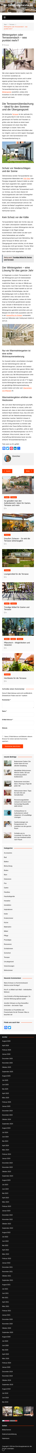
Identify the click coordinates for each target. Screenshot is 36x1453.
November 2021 (7, 1271)
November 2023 (7, 1167)
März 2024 (5, 1150)
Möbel (6, 931)
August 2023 (6, 1180)
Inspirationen (8, 909)
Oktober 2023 (6, 1171)
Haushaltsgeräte (9, 896)
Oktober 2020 (6, 1328)
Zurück (8, 471)
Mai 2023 (5, 1193)
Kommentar (6, 700)
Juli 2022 (5, 1237)
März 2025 (5, 1097)
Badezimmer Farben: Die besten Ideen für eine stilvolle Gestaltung (22, 763)
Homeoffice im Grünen (14, 315)
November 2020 (7, 1324)
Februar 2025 (6, 1102)
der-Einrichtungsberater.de (18, 5)
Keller (6, 914)
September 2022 (7, 1228)
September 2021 (7, 1280)
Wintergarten (6, 92)
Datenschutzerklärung (9, 1434)
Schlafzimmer (8, 948)
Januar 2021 (6, 1315)
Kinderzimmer (8, 918)
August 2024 (6, 1128)
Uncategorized (9, 961)
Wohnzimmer (8, 970)
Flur (5, 883)
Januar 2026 (6, 1054)
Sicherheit (7, 953)
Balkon (7, 639)
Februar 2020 (6, 1363)
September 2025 (7, 1071)
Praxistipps (7, 940)
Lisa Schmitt (8, 996)
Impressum (5, 1438)
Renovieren (8, 944)
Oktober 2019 (6, 1380)
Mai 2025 (5, 1089)
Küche (6, 922)
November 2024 (7, 1115)
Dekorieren (7, 879)
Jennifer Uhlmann (10, 1003)
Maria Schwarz (9, 983)
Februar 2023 (6, 1206)
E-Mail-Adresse (7, 719)
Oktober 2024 (6, 1119)
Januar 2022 (6, 1263)
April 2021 (5, 1302)
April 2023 (5, 1197)
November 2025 (7, 1063)
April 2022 (5, 1250)
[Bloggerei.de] (6, 1420)
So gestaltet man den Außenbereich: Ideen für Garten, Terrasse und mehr (17, 503)
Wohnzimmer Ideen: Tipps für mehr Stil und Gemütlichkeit (22, 793)
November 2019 (7, 1376)
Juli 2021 (5, 1289)
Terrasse (6, 45)
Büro (5, 874)
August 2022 (6, 1232)
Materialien (7, 927)
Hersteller (7, 901)
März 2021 (5, 1306)
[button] (3, 1449)
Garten (7, 497)
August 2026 (6, 1041)
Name (4, 711)
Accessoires (8, 853)
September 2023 (7, 1176)
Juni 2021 (5, 1293)
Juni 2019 (5, 1397)
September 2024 (7, 1124)
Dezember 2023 (7, 1163)
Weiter (28, 471)
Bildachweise (6, 1430)
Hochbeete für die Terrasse (15, 678)
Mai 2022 (5, 1245)
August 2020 (6, 1337)
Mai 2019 (5, 1402)
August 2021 (6, 1284)
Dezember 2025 (7, 1058)
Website (4, 728)
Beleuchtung (8, 866)
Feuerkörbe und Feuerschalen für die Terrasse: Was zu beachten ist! (16, 1012)
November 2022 (7, 1219)
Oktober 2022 (6, 1224)
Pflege (6, 935)
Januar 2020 (6, 1367)
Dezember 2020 (7, 1319)
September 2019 (7, 1384)
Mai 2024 (5, 1141)
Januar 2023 (6, 1211)
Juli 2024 (5, 1132)
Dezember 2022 (7, 1215)
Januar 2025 (6, 1106)
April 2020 (5, 1354)
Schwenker (7, 1010)
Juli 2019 (5, 1393)
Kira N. (6, 989)
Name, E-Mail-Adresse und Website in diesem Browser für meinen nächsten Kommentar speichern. (17, 739)
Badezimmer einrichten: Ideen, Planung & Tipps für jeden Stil (23, 784)
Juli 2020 (5, 1341)
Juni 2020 (5, 1345)
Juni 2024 (5, 1137)
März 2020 (5, 1358)
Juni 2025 (5, 1084)
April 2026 (5, 1045)
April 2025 (5, 1093)
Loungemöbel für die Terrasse (16, 574)
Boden (6, 870)
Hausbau (7, 892)
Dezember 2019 (7, 1371)
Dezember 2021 (7, 1267)
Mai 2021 (5, 1297)
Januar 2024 (6, 1158)
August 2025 (6, 1076)
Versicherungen (9, 966)
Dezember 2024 (7, 1111)
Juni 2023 (5, 1189)
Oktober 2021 (6, 1276)
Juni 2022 (5, 1241)
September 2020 (7, 1332)
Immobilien (7, 905)
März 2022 (5, 1254)
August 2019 (6, 1389)
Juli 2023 (5, 1184)
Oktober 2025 (6, 1067)
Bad (5, 857)
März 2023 (5, 1202)
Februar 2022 (6, 1258)
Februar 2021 (6, 1310)
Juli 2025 (5, 1080)
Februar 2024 (6, 1154)
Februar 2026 (6, 1050)
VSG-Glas (26, 178)
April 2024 (5, 1145)
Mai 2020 (5, 1350)
